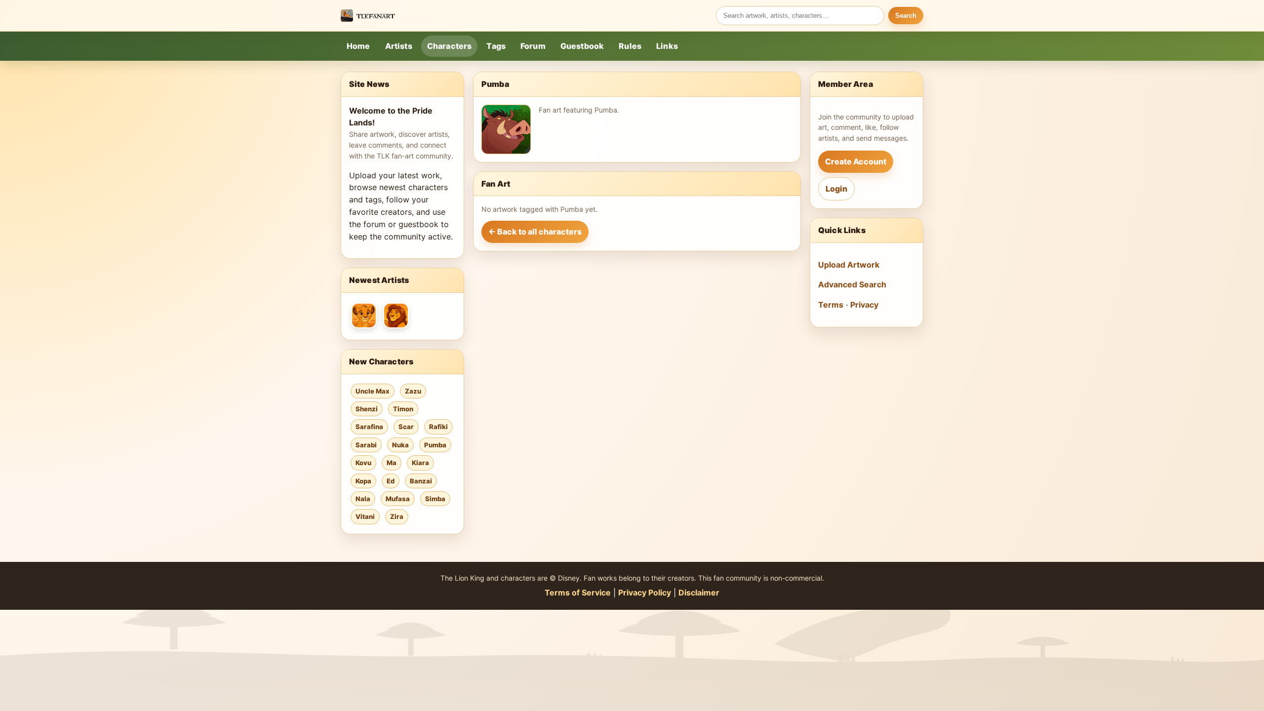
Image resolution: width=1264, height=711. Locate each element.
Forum (533, 46)
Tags (496, 46)
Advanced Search (852, 284)
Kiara (420, 463)
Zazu (413, 391)
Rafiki (438, 427)
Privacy (864, 305)
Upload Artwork (848, 265)
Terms (830, 305)
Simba (435, 499)
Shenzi (367, 409)
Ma (391, 463)
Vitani (365, 516)
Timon (403, 409)
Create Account (855, 161)
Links (667, 46)
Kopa (363, 481)
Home (358, 46)
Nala (363, 499)
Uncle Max (373, 391)
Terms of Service (578, 592)
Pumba (435, 445)
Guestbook (582, 46)
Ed (391, 481)
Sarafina (369, 427)
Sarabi (366, 445)
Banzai (421, 481)
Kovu (363, 463)
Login (836, 189)
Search (905, 15)
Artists (398, 46)
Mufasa (398, 499)
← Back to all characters (535, 232)
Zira (396, 516)
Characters (449, 46)
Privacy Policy (644, 592)
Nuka (400, 445)
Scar (406, 427)
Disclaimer (698, 592)
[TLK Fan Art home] (368, 15)
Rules (630, 46)
